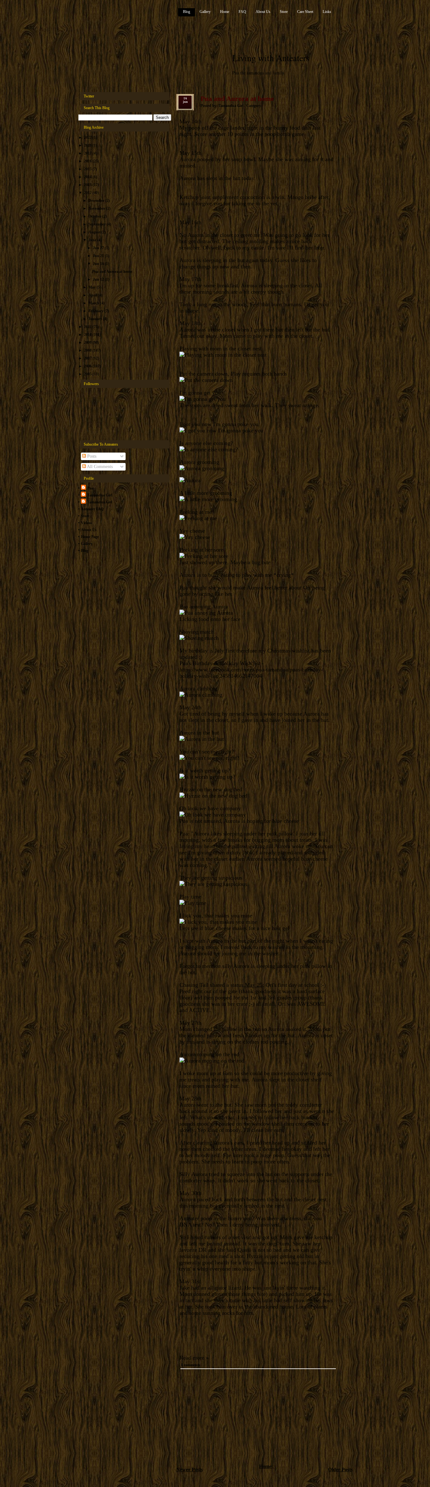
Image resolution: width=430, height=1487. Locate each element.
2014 (88, 177)
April (93, 295)
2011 (88, 327)
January (95, 319)
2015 (88, 169)
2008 (88, 350)
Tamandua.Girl (99, 502)
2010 (88, 334)
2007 (88, 358)
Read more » (194, 1358)
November (97, 208)
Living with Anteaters (270, 58)
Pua (90, 488)
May (92, 287)
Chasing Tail (193, 985)
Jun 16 (99, 263)
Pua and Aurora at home (112, 271)
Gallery (205, 11)
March (94, 303)
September (97, 224)
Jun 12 (99, 279)
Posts (91, 456)
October (95, 216)
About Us (263, 11)
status (236, 985)
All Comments (99, 466)
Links (327, 11)
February (96, 311)
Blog (186, 11)
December (96, 200)
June (92, 240)
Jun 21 (99, 256)
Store (284, 11)
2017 (88, 153)
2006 (88, 366)
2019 (88, 145)
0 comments (190, 1365)
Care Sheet (305, 11)
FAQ (242, 11)
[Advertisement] (223, 1418)
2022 (88, 137)
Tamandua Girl (99, 495)
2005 (88, 374)
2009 (88, 342)
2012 (88, 192)
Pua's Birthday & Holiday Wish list (219, 663)
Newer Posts (189, 1469)
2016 (88, 161)
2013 (88, 185)
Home (224, 11)
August (94, 232)
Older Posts (340, 1469)
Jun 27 (99, 248)
